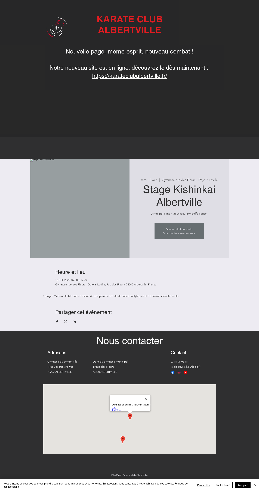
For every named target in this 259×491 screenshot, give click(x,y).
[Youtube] (185, 372)
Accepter (243, 485)
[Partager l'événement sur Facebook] (57, 321)
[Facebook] (173, 372)
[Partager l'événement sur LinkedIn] (74, 321)
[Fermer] (255, 485)
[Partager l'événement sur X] (65, 321)
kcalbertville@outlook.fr (185, 366)
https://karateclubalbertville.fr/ (129, 75)
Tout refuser (223, 485)
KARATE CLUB (130, 19)
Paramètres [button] (203, 485)
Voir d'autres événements (179, 233)
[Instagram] (179, 372)
